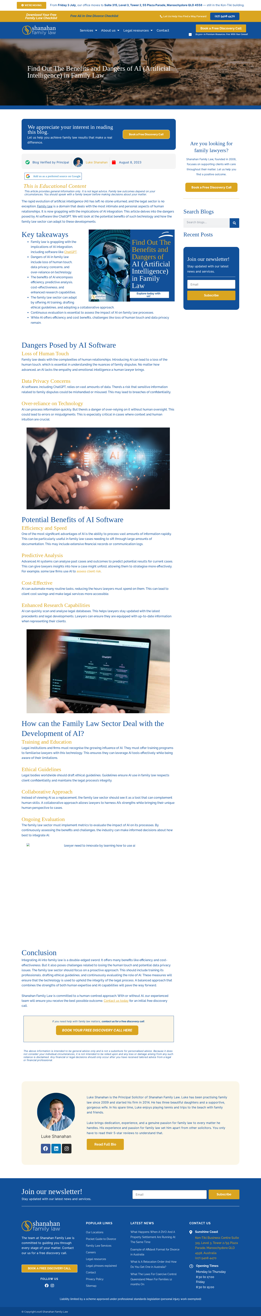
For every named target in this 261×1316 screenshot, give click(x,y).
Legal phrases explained (101, 1265)
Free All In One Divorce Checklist (94, 16)
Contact (163, 30)
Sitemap (91, 1285)
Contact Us (200, 1223)
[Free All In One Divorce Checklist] (67, 16)
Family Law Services (98, 1245)
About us (108, 30)
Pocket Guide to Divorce (101, 1239)
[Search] (234, 223)
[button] (31, 5)
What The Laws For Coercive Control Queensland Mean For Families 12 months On (153, 1279)
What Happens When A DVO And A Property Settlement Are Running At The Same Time (152, 1237)
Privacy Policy (95, 1279)
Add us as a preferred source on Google (57, 176)
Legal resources (136, 30)
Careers (91, 1252)
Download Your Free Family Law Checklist (41, 16)
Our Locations (94, 1232)
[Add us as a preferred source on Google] (28, 176)
